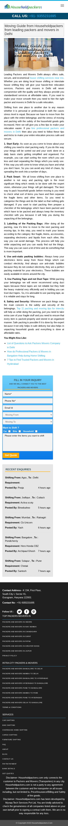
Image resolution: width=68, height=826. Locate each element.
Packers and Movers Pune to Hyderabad (22, 698)
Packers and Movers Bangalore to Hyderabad (25, 678)
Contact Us (7, 759)
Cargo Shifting (9, 735)
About (5, 749)
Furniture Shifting (11, 739)
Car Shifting (8, 720)
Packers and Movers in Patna (16, 641)
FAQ (4, 744)
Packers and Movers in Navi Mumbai (19, 627)
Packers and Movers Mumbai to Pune (20, 693)
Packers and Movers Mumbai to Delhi (20, 673)
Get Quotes (8, 773)
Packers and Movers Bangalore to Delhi (22, 669)
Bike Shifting (8, 725)
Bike (15, 431)
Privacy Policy (9, 656)
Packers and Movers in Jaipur (16, 651)
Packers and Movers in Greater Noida (21, 646)
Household (28, 431)
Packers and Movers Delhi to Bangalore (22, 702)
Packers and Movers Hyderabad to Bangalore (25, 683)
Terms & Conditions (11, 707)
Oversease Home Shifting (15, 730)
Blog (4, 754)
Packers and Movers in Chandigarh (19, 631)
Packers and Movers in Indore (17, 622)
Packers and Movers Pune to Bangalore (22, 688)
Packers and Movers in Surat (16, 636)
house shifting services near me (46, 77)
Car (5, 431)
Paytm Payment (9, 764)
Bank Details (8, 768)
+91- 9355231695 (42, 16)
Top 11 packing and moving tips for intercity (40, 308)
